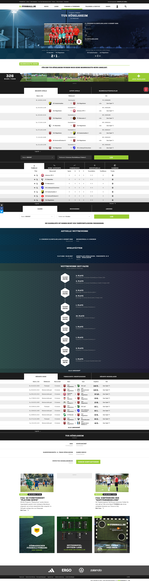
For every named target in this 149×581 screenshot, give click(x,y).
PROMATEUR (22, 1)
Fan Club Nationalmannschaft (44, 1)
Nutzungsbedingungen (41, 576)
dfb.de (28, 1)
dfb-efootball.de (34, 1)
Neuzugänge (74, 209)
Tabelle (34, 168)
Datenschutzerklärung (30, 576)
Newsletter (66, 1)
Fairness (114, 168)
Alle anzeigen (74, 370)
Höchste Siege (41, 376)
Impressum (21, 576)
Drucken (112, 203)
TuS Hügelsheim (74, 436)
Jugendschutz (50, 576)
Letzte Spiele (74, 90)
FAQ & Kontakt (60, 1)
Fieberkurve (75, 168)
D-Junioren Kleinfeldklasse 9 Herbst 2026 (101, 23)
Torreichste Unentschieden (74, 376)
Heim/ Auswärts (54, 168)
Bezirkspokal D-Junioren (86, 239)
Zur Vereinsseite (74, 18)
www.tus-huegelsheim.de (62, 461)
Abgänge (109, 209)
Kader (40, 209)
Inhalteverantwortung (59, 576)
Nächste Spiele (41, 90)
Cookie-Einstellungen (69, 576)
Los (111, 157)
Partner (53, 1)
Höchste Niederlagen (108, 376)
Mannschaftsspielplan (108, 90)
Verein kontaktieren (88, 462)
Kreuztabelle (94, 168)
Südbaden (77, 12)
